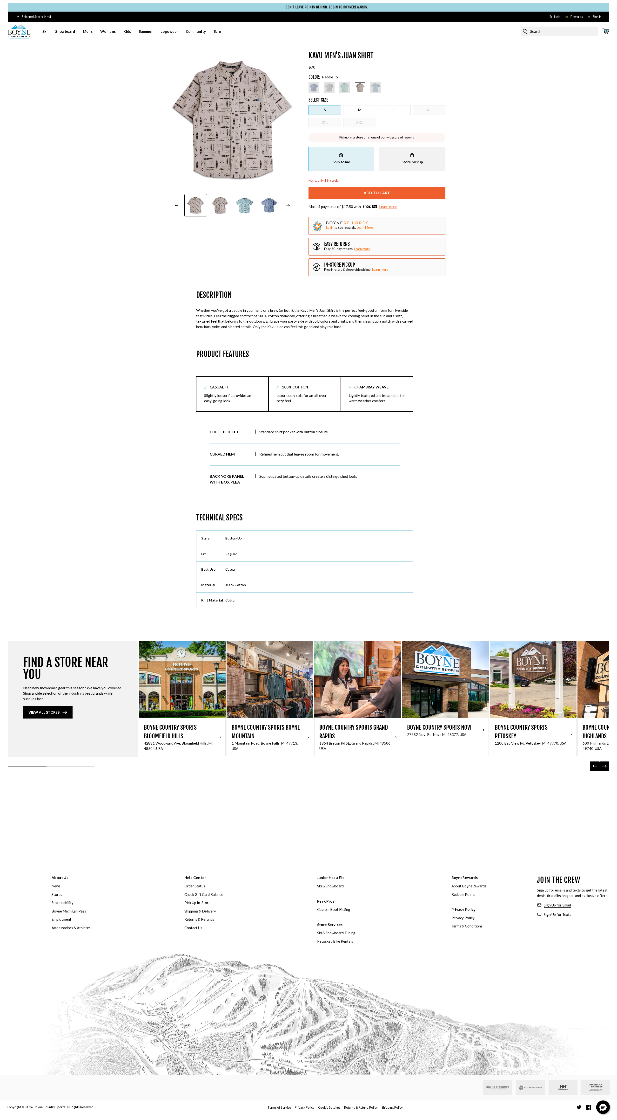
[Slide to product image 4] (220, 205)
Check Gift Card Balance (203, 894)
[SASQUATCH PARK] (329, 87)
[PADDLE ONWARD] (313, 87)
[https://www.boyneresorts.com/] (497, 1087)
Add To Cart (377, 193)
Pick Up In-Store (197, 902)
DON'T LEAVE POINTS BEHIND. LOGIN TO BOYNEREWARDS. (308, 7)
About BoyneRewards (468, 886)
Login (330, 227)
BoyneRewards (464, 877)
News (56, 886)
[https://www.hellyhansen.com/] (563, 1087)
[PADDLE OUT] (375, 87)
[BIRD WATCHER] (344, 87)
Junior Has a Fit (330, 877)
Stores (57, 894)
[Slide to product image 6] (269, 205)
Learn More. (365, 227)
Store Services (330, 924)
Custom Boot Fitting (333, 909)
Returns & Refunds (199, 919)
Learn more (388, 206)
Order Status (194, 886)
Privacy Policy (463, 909)
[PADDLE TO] (360, 87)
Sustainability (63, 902)
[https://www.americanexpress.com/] (596, 1087)
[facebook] (588, 1107)
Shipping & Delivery (200, 911)
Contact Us (193, 928)
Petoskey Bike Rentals (335, 941)
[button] (603, 1107)
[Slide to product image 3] (195, 205)
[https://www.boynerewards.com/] (530, 1087)
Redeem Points (463, 894)
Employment (61, 919)
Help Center (195, 877)
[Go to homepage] (19, 31)
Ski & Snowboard (330, 886)
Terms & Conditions (467, 926)
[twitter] (579, 1107)
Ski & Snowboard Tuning (336, 933)
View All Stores (44, 712)
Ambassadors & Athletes (71, 928)
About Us (60, 877)
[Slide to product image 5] (244, 205)
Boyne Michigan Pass (69, 911)
